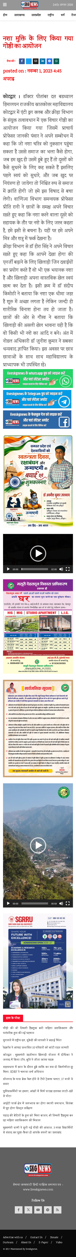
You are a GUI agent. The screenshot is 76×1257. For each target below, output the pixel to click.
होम (5, 15)
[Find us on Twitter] (28, 1210)
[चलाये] (8, 569)
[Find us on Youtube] (38, 1210)
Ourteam (8, 1243)
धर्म (63, 15)
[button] (38, 553)
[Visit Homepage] (30, 5)
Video (59, 1243)
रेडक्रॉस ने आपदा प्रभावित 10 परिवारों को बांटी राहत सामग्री (36, 1048)
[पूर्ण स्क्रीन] (68, 569)
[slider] (34, 569)
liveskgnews (31, 1249)
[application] (38, 553)
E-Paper (43, 1243)
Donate (54, 1238)
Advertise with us (13, 1238)
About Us (26, 1243)
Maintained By (18, 1249)
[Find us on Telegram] (48, 1210)
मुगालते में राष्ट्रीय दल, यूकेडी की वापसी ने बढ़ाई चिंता (32, 1040)
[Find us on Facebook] (18, 1210)
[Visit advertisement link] (38, 29)
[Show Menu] (5, 5)
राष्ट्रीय (51, 15)
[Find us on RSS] (57, 1210)
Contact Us (36, 1238)
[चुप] (61, 569)
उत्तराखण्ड (19, 15)
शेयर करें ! (11, 61)
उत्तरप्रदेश (36, 15)
